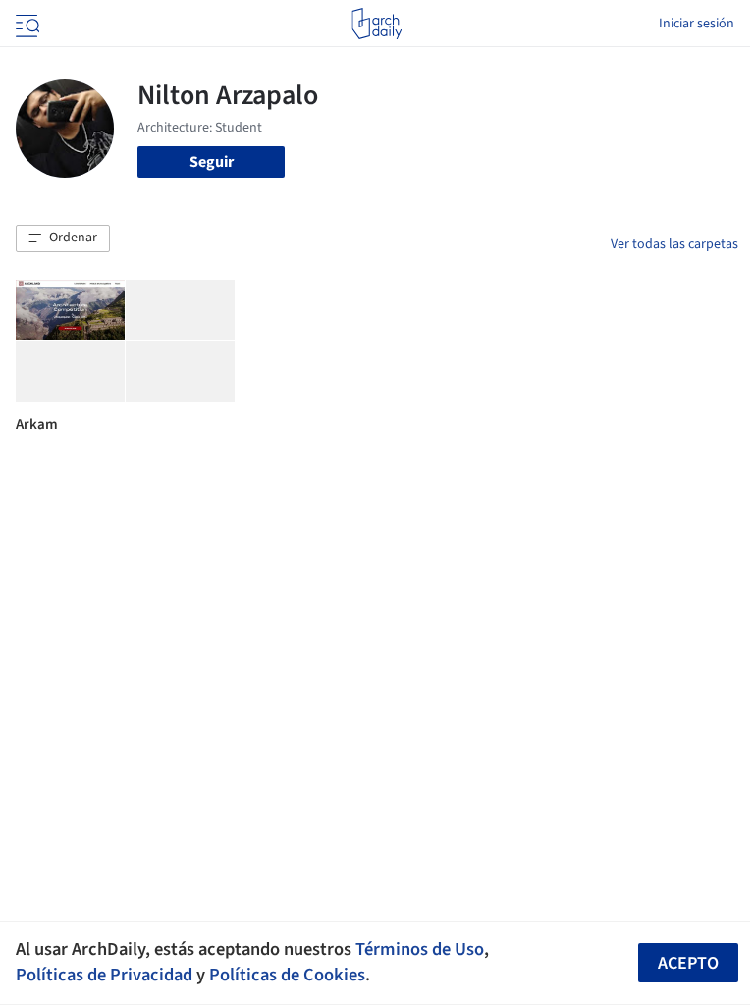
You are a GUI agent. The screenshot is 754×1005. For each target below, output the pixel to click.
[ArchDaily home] (376, 23)
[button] (63, 238)
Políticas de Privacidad (104, 974)
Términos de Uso (419, 949)
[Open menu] (25, 23)
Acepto (688, 963)
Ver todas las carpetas (674, 244)
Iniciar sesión (696, 23)
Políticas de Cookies (287, 974)
